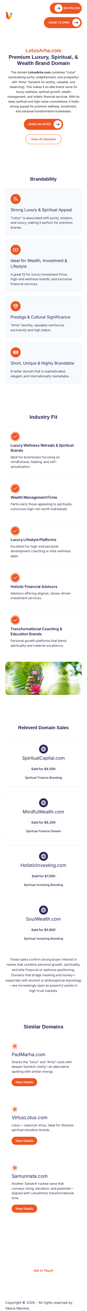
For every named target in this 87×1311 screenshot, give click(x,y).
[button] (63, 22)
